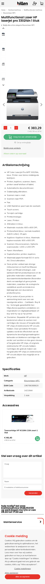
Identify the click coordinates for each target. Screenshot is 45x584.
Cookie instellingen (22, 568)
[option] (3, 34)
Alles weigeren (11, 573)
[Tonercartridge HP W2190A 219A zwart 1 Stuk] (22, 419)
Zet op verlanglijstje (24, 142)
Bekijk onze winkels (12, 148)
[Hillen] (22, 5)
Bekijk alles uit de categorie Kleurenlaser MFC (19, 25)
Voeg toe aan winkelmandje (25, 137)
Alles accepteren (22, 577)
